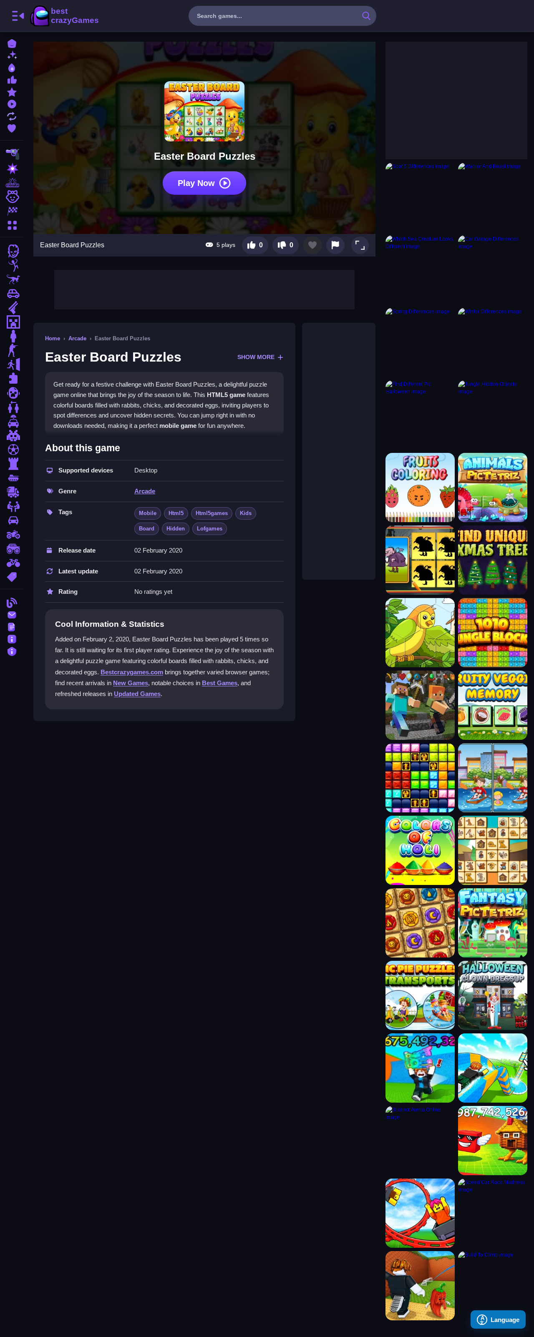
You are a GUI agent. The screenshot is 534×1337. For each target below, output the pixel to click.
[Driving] (11, 421)
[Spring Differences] (420, 342)
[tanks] (11, 478)
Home (52, 338)
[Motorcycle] (11, 535)
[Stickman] (11, 265)
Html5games (212, 513)
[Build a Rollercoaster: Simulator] (420, 1213)
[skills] (11, 506)
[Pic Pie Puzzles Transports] (420, 995)
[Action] (11, 168)
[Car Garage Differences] (492, 269)
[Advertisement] (204, 288)
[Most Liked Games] (11, 79)
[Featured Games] (11, 91)
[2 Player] (11, 407)
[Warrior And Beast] (492, 197)
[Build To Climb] (492, 1285)
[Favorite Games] (11, 127)
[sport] (11, 449)
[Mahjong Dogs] (492, 850)
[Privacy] (11, 650)
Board (146, 528)
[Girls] (11, 197)
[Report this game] (335, 245)
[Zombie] (11, 251)
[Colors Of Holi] (420, 850)
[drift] (11, 520)
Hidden (175, 528)
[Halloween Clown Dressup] (492, 995)
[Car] (11, 293)
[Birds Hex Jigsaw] (420, 632)
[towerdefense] (11, 464)
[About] (11, 638)
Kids (246, 513)
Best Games (219, 682)
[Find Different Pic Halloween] (420, 415)
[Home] (11, 43)
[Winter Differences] (492, 342)
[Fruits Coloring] (420, 487)
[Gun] (11, 308)
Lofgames (209, 528)
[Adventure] (11, 183)
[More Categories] (11, 224)
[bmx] (11, 563)
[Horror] (11, 393)
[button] (360, 245)
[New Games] (11, 55)
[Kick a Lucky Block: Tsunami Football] (420, 1285)
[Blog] (11, 602)
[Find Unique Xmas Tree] (492, 560)
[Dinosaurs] (11, 279)
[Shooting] (11, 154)
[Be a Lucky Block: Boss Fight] (492, 1140)
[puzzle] (11, 379)
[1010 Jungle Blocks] (492, 632)
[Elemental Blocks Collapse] (420, 923)
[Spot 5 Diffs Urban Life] (492, 777)
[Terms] (11, 626)
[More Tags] (11, 576)
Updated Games (137, 693)
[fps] (11, 350)
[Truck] (11, 492)
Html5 (176, 513)
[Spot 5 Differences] (420, 197)
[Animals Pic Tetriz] (492, 487)
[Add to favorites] (312, 245)
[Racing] (11, 211)
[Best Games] (11, 67)
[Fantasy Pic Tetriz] (492, 923)
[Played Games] (11, 103)
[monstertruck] (11, 549)
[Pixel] (11, 435)
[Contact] (11, 614)
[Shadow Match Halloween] (420, 560)
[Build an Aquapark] (492, 1068)
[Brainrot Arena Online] (420, 1140)
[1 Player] (11, 336)
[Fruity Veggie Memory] (492, 705)
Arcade (77, 338)
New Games (130, 682)
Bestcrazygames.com (132, 672)
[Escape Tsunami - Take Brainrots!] (420, 1068)
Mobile (147, 513)
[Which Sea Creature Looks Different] (420, 269)
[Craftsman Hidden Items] (420, 705)
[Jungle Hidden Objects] (492, 415)
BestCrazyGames (63, 15)
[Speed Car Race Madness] (492, 1213)
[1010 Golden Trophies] (420, 777)
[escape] (11, 364)
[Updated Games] (11, 115)
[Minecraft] (11, 322)
